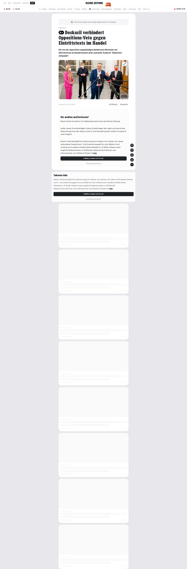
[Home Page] (94, 3)
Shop (9, 3)
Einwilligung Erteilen (93, 158)
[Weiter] (148, 9)
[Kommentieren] (132, 150)
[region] (94, 9)
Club (4, 3)
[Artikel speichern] (132, 155)
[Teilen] (132, 160)
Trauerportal (17, 3)
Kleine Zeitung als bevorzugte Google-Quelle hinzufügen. (95, 22)
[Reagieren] (132, 145)
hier (95, 153)
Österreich (114, 104)
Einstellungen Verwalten (93, 163)
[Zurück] (39, 9)
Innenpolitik (124, 104)
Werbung (25, 3)
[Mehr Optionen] (132, 164)
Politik (62, 28)
